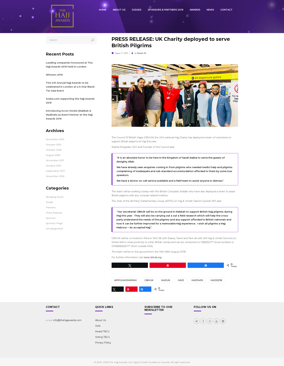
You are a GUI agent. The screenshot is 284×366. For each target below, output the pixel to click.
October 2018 (54, 149)
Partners (51, 207)
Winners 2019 (54, 74)
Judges (136, 9)
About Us (119, 9)
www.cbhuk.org (153, 257)
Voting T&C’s (102, 337)
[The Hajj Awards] (62, 16)
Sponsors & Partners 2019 (165, 9)
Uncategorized (54, 228)
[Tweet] (114, 289)
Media (49, 202)
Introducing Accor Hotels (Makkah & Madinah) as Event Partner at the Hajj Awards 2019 (69, 114)
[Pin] (128, 289)
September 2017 (55, 170)
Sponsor (51, 218)
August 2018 (53, 155)
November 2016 (55, 176)
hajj (181, 280)
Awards (195, 9)
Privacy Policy (103, 342)
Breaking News (54, 196)
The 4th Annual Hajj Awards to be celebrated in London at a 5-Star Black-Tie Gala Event (70, 86)
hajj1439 (197, 280)
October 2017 (53, 165)
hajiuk (165, 280)
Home (102, 9)
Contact (226, 9)
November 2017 (55, 160)
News (210, 9)
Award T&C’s (102, 331)
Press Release (54, 212)
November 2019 (55, 139)
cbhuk (148, 280)
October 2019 (53, 144)
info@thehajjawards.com (67, 320)
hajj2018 (216, 280)
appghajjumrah (125, 280)
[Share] (141, 289)
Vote (98, 325)
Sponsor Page (54, 223)
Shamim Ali (141, 53)
